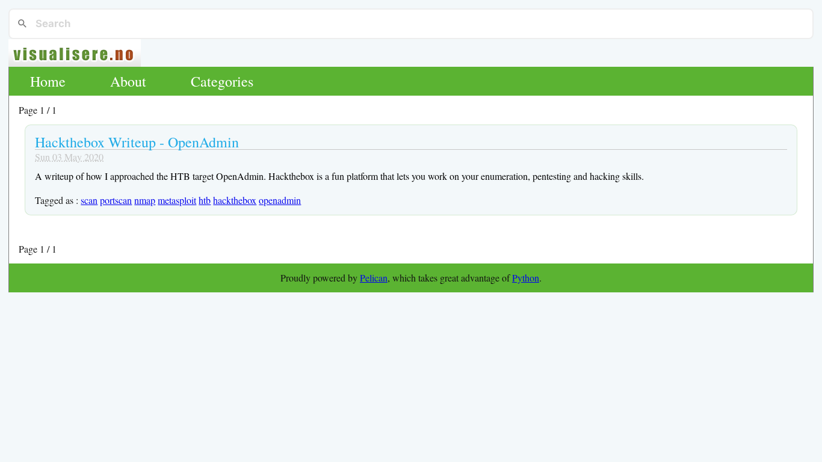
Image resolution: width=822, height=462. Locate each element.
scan (89, 200)
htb (205, 200)
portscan (116, 200)
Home (48, 81)
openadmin (280, 200)
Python (525, 277)
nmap (144, 200)
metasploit (177, 200)
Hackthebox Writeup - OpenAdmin (137, 142)
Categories (222, 81)
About (128, 81)
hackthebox (234, 200)
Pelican (374, 277)
